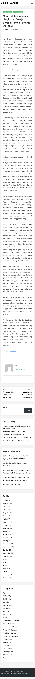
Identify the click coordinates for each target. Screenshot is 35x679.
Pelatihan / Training (9, 633)
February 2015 (8, 575)
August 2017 (7, 513)
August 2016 (7, 528)
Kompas (13, 351)
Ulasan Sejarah (7, 12)
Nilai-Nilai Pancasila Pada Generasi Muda (17, 438)
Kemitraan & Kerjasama (11, 621)
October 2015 (7, 550)
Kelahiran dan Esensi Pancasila (13, 435)
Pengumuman (7, 639)
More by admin (20, 369)
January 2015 (7, 578)
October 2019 (7, 500)
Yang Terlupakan (8, 658)
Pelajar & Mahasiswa (10, 630)
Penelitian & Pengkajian (11, 636)
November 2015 (8, 547)
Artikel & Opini (8, 596)
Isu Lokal (6, 611)
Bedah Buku (7, 599)
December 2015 (8, 544)
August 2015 (7, 556)
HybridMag (24, 673)
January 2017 (7, 522)
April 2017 (6, 519)
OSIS (4, 456)
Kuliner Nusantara (9, 624)
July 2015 (6, 559)
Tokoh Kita (6, 645)
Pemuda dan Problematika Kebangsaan (16, 441)
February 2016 (8, 538)
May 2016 (6, 531)
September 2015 (8, 553)
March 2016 (7, 534)
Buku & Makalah (8, 605)
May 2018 (6, 510)
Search (5, 407)
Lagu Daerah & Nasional (11, 627)
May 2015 (6, 565)
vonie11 (5, 477)
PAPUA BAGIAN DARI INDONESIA (15, 431)
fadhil (5, 463)
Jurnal (5, 617)
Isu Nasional (7, 614)
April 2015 (6, 569)
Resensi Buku (7, 642)
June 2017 (6, 516)
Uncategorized (8, 652)
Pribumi (18, 484)
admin (6, 29)
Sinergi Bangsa (9, 2)
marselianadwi (8, 470)
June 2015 (6, 562)
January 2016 (7, 541)
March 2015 (7, 572)
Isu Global (6, 608)
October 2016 (7, 525)
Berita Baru (6, 602)
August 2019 (7, 503)
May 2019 (6, 507)
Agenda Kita (7, 593)
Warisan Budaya (18, 12)
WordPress (13, 673)
